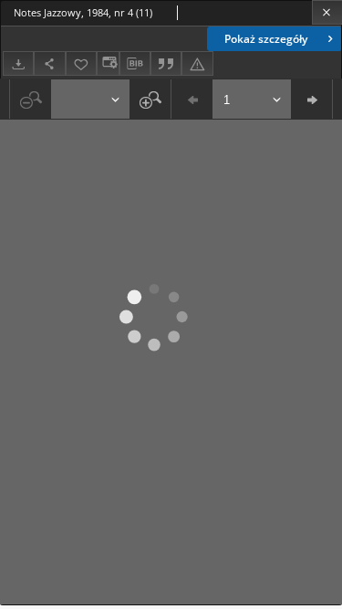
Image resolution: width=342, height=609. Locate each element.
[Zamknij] (327, 12)
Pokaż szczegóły (265, 39)
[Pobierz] (18, 63)
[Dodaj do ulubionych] (81, 63)
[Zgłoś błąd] (196, 63)
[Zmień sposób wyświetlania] (108, 63)
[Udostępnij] (49, 63)
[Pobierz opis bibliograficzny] (134, 64)
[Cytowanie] (165, 63)
